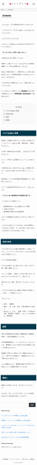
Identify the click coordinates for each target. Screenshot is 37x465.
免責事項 (32, 459)
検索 (32, 405)
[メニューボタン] (33, 4)
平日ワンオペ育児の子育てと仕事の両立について (16, 432)
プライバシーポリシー (15, 459)
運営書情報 (5, 459)
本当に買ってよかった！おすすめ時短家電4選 (15, 437)
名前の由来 (9, 114)
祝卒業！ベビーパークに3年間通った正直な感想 (15, 420)
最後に (8, 120)
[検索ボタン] (3, 4)
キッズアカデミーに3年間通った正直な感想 (14, 415)
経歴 (7, 117)
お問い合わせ (25, 459)
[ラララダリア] (18, 4)
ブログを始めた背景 (12, 111)
